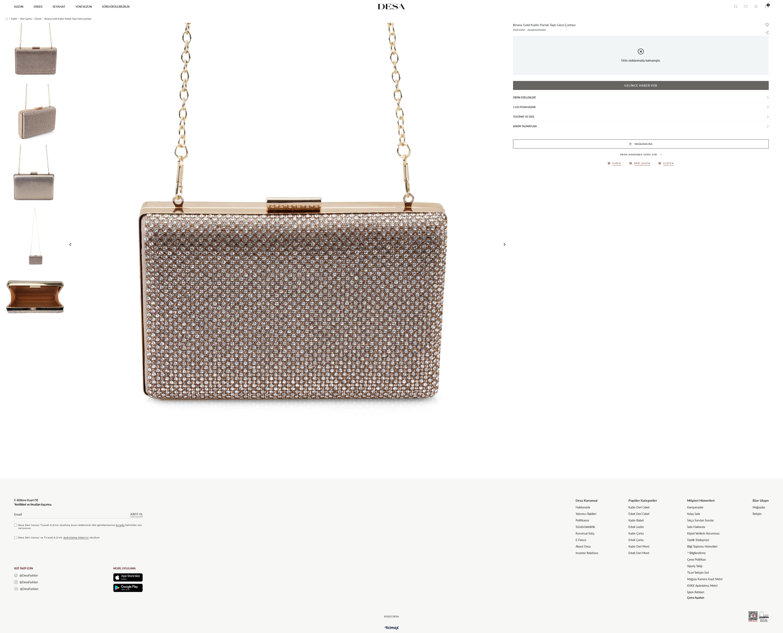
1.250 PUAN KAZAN (524, 107)
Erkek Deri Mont (638, 553)
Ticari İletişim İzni (698, 572)
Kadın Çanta (636, 533)
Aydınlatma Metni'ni (76, 537)
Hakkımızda (583, 507)
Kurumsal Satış (585, 533)
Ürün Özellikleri (524, 97)
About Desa (583, 546)
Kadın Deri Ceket (639, 507)
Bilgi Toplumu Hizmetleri (702, 546)
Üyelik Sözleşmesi (698, 540)
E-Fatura (581, 540)
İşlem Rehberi (695, 592)
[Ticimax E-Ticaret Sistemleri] (391, 628)
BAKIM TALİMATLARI (525, 126)
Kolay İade (693, 514)
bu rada (120, 525)
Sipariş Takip (694, 566)
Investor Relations (587, 553)
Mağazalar (759, 507)
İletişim (757, 514)
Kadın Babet (636, 520)
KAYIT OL (136, 514)
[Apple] (128, 577)
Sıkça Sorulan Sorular (700, 520)
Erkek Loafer (636, 527)
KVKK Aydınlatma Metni (702, 585)
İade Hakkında (696, 527)
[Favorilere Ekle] (767, 25)
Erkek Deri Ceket (638, 514)
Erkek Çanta (636, 540)
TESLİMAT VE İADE (523, 116)
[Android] (128, 588)
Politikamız (582, 520)
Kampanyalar (695, 507)
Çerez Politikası (696, 559)
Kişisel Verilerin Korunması (703, 533)
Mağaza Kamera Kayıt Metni (704, 579)
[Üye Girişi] (756, 6)
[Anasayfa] (6, 18)
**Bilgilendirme (696, 553)
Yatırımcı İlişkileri (586, 514)
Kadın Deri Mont (638, 546)
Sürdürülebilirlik (585, 527)
